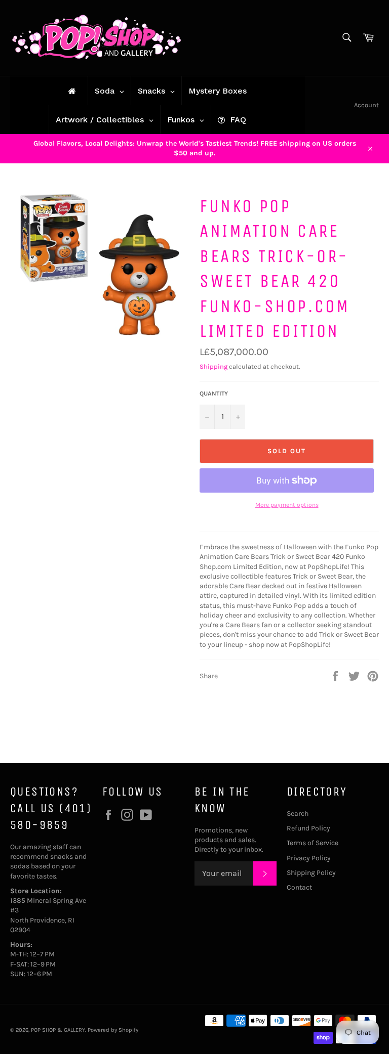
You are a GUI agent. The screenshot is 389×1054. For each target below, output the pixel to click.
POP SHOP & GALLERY (58, 1030)
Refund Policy (308, 828)
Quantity (214, 393)
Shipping (213, 366)
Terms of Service (312, 843)
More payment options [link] (287, 504)
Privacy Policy (309, 858)
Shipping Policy (311, 872)
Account (366, 105)
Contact (299, 887)
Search (297, 813)
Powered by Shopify (113, 1030)
